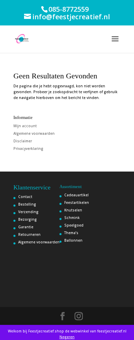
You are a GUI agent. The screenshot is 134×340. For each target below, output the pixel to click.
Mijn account (25, 125)
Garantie (25, 226)
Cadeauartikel (76, 195)
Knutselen (73, 210)
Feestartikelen (76, 202)
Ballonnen (73, 240)
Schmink (72, 217)
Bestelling (27, 204)
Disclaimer (22, 141)
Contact (25, 196)
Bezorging (27, 219)
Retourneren (29, 234)
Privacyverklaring (28, 148)
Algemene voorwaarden (34, 133)
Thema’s (71, 232)
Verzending (28, 211)
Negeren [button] (67, 336)
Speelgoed (73, 225)
